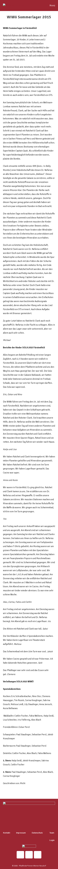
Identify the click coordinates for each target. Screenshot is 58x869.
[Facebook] (37, 854)
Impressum (21, 833)
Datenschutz (37, 833)
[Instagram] (20, 854)
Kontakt (6, 833)
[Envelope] (29, 854)
